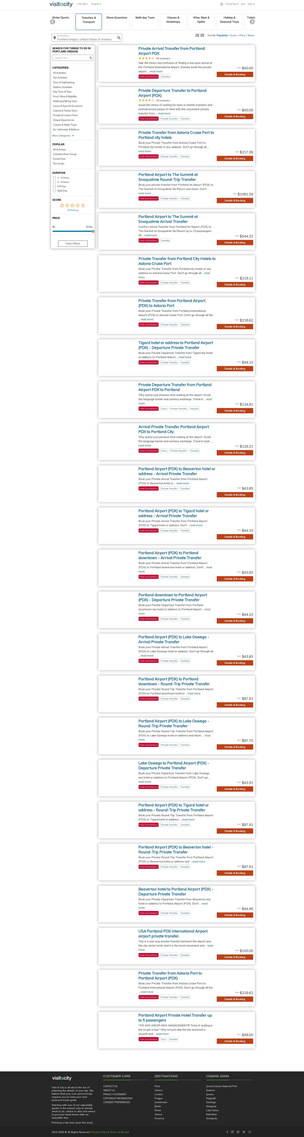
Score (233, 35)
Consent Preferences (116, 1102)
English (96, 3)
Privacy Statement (114, 1094)
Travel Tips (232, 3)
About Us (109, 1090)
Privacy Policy (99, 1132)
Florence (159, 1118)
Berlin (158, 1106)
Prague (159, 1098)
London (159, 1094)
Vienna (158, 1090)
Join (243, 3)
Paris (157, 1086)
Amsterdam (161, 1102)
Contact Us (110, 1086)
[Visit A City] (62, 1078)
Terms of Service (119, 1132)
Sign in (251, 3)
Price (242, 35)
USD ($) (81, 3)
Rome (158, 1110)
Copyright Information (117, 1098)
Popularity (222, 35)
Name (251, 35)
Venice (158, 1114)
